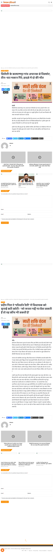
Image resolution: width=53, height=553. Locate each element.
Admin (4, 83)
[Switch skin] (49, 2)
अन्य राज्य (6, 68)
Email (2, 214)
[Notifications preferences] (2, 550)
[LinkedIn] (8, 89)
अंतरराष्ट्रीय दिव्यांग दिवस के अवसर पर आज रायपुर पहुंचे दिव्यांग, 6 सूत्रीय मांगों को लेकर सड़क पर (8, 185)
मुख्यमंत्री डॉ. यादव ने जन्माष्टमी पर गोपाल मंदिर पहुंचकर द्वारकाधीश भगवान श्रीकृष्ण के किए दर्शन (43, 185)
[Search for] (51, 2)
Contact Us (49, 550)
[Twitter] (5, 89)
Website (29, 214)
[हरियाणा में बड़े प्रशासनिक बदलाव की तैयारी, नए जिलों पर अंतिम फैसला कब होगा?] (26, 177)
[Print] (7, 92)
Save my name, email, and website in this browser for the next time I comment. (18, 219)
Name (2, 209)
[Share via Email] (4, 92)
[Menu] (1, 2)
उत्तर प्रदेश (6, 70)
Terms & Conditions (43, 550)
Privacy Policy (35, 550)
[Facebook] (3, 89)
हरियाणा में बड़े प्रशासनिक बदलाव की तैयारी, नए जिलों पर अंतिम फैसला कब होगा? (26, 185)
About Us (30, 550)
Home (3, 68)
